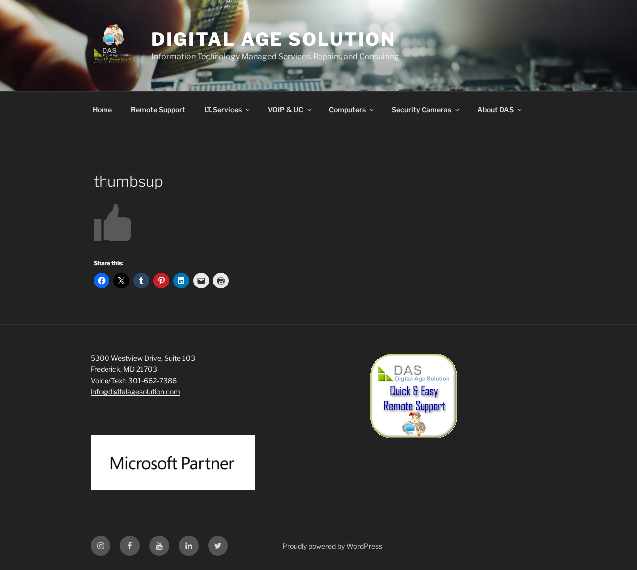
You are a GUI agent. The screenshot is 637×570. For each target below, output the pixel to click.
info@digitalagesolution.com (135, 391)
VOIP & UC (285, 109)
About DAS (495, 109)
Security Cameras (421, 109)
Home (102, 109)
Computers (347, 109)
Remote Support (158, 109)
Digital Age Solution (273, 39)
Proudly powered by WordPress (332, 546)
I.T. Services (223, 109)
